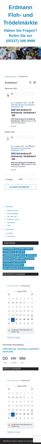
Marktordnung (12, 210)
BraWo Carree (25, 249)
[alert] (20, 330)
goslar (20, 252)
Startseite (9, 207)
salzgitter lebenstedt (13, 265)
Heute (20, 179)
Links (9, 225)
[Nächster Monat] (32, 294)
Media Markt (21, 258)
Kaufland (8, 258)
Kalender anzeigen (14, 337)
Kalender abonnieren (19, 187)
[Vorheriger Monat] (9, 294)
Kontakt (10, 233)
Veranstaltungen (11, 76)
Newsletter (11, 222)
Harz (22, 255)
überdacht (27, 268)
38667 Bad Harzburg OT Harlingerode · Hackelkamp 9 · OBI (23, 112)
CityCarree (8, 252)
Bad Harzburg (10, 249)
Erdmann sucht (13, 219)
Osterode (8, 262)
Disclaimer (11, 236)
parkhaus (20, 262)
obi (31, 258)
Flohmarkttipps (12, 213)
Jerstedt (31, 255)
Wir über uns (12, 216)
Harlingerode (10, 255)
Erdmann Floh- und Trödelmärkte (20, 15)
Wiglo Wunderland (11, 268)
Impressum (9, 229)
